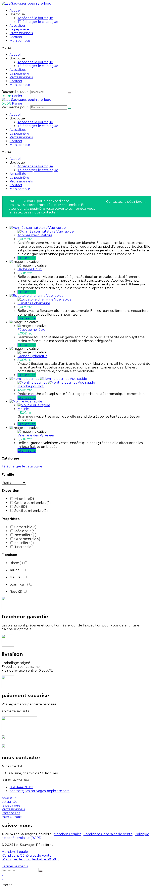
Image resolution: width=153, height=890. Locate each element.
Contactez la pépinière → (126, 202)
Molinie (23, 409)
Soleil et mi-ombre (31, 511)
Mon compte (20, 41)
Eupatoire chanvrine (34, 303)
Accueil (15, 10)
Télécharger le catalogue (38, 22)
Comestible (25, 527)
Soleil (20, 507)
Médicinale (25, 531)
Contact (16, 37)
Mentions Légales (67, 834)
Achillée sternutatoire (35, 235)
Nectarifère (25, 535)
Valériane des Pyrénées (36, 435)
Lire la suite (27, 258)
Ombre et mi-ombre (32, 503)
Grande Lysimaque (32, 356)
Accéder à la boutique (35, 18)
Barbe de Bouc (30, 269)
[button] (9, 798)
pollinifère (24, 543)
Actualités (18, 25)
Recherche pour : (15, 92)
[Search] (69, 92)
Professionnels (21, 33)
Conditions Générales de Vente (107, 834)
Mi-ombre (24, 499)
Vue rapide (57, 228)
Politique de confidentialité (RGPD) (30, 859)
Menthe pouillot (31, 386)
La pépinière (19, 29)
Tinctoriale (24, 547)
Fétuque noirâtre (31, 330)
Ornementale (27, 539)
